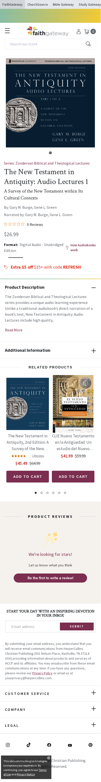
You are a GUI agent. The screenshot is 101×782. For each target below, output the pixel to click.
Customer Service (27, 693)
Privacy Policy (42, 673)
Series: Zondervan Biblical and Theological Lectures (47, 163)
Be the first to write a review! (50, 578)
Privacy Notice (26, 774)
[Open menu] (7, 30)
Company (15, 709)
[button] (50, 152)
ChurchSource (37, 4)
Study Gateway (90, 4)
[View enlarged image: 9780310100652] (50, 102)
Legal (12, 725)
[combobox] (50, 44)
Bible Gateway (63, 4)
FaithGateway (12, 4)
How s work (83, 247)
